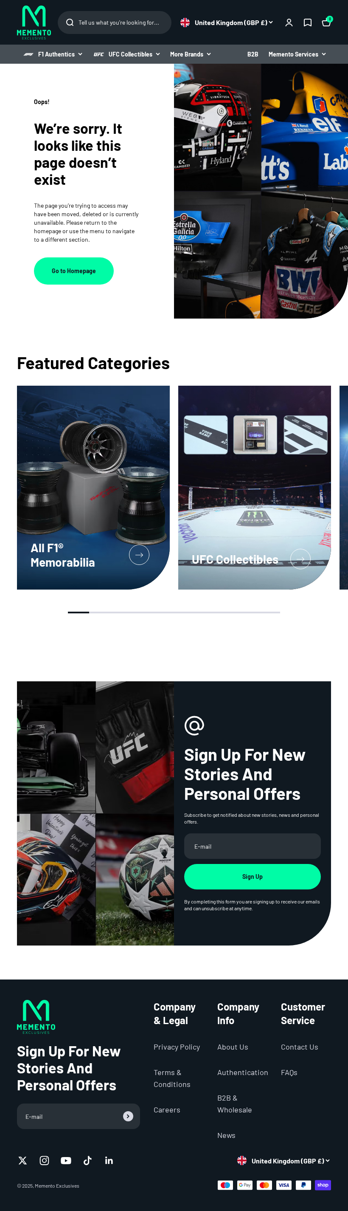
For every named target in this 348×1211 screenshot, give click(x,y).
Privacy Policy (177, 1046)
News (226, 1135)
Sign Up (252, 876)
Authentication (242, 1072)
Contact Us (299, 1046)
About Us (232, 1046)
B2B (252, 54)
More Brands (186, 54)
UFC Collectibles (130, 54)
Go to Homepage (74, 270)
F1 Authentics (56, 54)
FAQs (289, 1072)
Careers (167, 1109)
